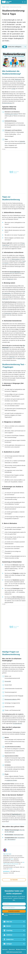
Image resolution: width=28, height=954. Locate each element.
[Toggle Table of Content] (14, 46)
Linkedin (10, 868)
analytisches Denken (11, 780)
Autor (12, 859)
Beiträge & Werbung (21, 949)
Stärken (20, 217)
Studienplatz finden (14, 834)
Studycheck (10, 279)
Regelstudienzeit (16, 814)
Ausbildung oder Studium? (11, 113)
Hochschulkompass (15, 271)
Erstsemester (7, 313)
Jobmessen (12, 356)
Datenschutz (12, 949)
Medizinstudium (16, 259)
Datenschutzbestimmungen (14, 914)
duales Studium (21, 358)
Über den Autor (7, 854)
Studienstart (5, 298)
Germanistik (8, 681)
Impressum (5, 949)
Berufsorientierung (7, 103)
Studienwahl (18, 79)
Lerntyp (13, 88)
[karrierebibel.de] (6, 2)
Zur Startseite (14, 879)
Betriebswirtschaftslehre (11, 699)
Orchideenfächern (17, 723)
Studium (21, 36)
